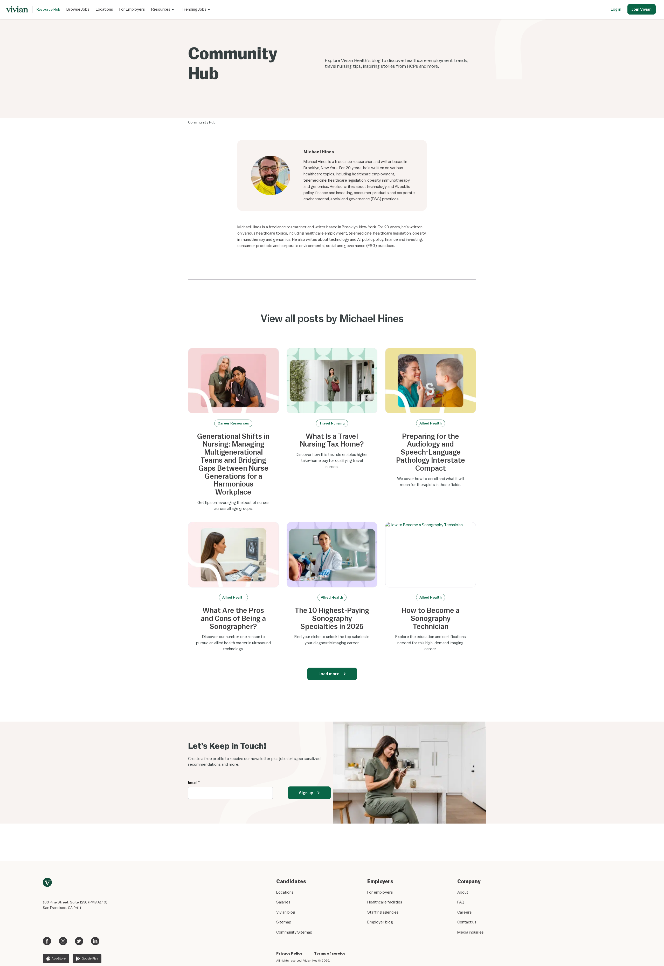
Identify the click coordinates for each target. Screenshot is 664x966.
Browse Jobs (77, 9)
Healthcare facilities (384, 902)
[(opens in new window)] (47, 939)
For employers (380, 892)
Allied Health (430, 423)
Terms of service (329, 953)
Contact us (466, 922)
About (462, 892)
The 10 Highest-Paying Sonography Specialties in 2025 (332, 618)
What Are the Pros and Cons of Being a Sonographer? (233, 618)
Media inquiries (470, 932)
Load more (329, 673)
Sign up (306, 792)
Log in (616, 9)
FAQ (460, 902)
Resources (160, 9)
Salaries (283, 902)
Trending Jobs (194, 9)
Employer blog (380, 922)
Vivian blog (285, 912)
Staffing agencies (383, 912)
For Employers (132, 9)
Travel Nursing (332, 423)
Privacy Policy (289, 953)
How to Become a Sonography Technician (431, 618)
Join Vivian (642, 9)
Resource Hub (48, 9)
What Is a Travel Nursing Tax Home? (332, 440)
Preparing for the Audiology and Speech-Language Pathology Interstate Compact (430, 452)
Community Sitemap (294, 932)
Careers (464, 912)
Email (194, 782)
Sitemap (283, 922)
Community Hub (202, 122)
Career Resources (233, 423)
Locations (104, 9)
